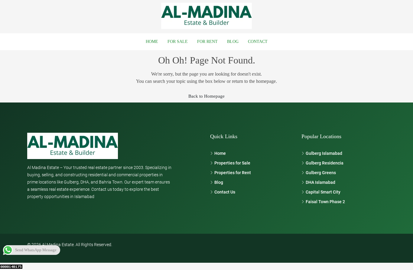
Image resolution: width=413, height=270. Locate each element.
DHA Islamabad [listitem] (320, 182)
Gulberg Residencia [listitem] (324, 163)
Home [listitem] (220, 153)
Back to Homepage (206, 96)
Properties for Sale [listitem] (232, 163)
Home (152, 41)
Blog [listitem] (218, 182)
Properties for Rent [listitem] (232, 172)
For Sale (177, 41)
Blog (233, 41)
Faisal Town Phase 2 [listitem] (325, 201)
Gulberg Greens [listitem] (321, 172)
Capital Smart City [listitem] (323, 192)
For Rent (207, 41)
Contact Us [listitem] (224, 192)
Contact (258, 41)
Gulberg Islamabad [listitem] (324, 153)
